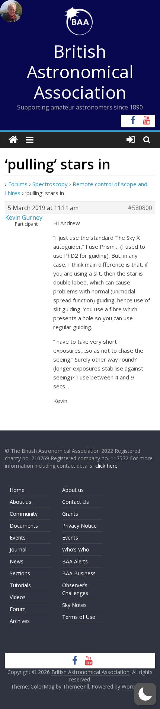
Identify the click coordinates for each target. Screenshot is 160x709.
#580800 (140, 207)
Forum (18, 609)
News (16, 561)
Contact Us (75, 501)
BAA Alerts (75, 561)
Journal (18, 549)
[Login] (131, 140)
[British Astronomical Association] (13, 140)
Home (17, 489)
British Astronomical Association (80, 71)
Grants (70, 513)
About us (20, 501)
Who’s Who (75, 549)
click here (106, 465)
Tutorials (20, 585)
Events (18, 537)
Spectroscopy (50, 184)
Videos (18, 597)
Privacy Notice (79, 525)
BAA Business (79, 573)
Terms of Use (78, 616)
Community (24, 513)
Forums (18, 184)
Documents (24, 525)
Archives (20, 620)
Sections (20, 573)
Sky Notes (74, 604)
